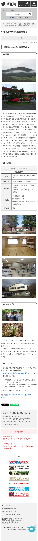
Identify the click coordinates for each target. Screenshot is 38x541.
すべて (14, 17)
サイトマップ (6, 505)
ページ (20, 17)
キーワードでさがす (9, 10)
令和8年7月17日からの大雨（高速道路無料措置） (18, 439)
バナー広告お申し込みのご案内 (11, 514)
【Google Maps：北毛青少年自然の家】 (14, 373)
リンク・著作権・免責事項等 (10, 508)
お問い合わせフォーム (10, 424)
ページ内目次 (19, 38)
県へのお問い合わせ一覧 (9, 511)
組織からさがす (18, 24)
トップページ (8, 24)
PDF (26, 17)
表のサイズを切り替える (19, 168)
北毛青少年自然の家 (9, 417)
